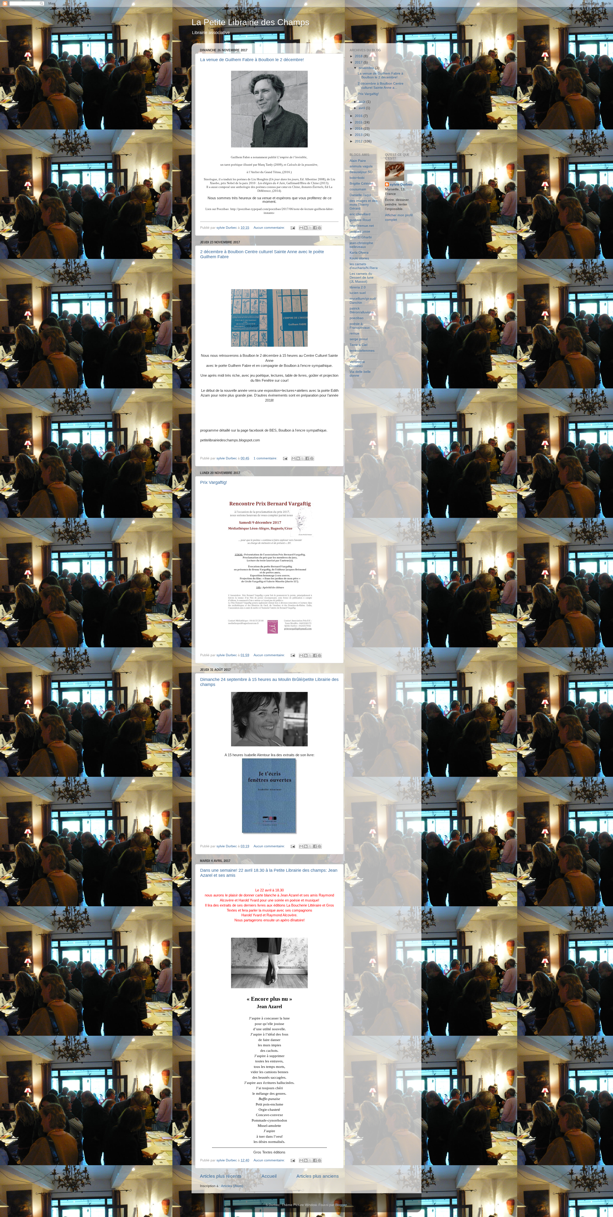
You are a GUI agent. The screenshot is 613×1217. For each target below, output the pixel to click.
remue (354, 333)
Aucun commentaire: (270, 227)
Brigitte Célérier (361, 183)
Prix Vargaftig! (213, 482)
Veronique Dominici (357, 364)
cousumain (358, 189)
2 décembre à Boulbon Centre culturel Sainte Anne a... (380, 85)
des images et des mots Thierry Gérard (363, 204)
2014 (359, 128)
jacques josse (360, 231)
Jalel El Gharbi (361, 237)
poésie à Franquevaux (360, 325)
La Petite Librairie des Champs (250, 22)
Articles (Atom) (232, 1186)
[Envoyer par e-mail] (301, 227)
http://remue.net (362, 226)
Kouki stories (359, 258)
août (362, 102)
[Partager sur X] (310, 227)
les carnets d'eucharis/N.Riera (364, 266)
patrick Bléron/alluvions (362, 310)
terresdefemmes (362, 350)
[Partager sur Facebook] (314, 227)
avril (362, 108)
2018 (359, 56)
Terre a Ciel (358, 345)
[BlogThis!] (305, 227)
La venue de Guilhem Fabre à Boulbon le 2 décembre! (252, 59)
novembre (367, 68)
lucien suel (358, 293)
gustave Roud (360, 220)
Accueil (269, 1176)
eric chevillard (360, 214)
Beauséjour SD (361, 172)
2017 (359, 62)
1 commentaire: (266, 458)
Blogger (341, 1205)
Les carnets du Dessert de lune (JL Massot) (362, 277)
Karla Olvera (359, 252)
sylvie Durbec (401, 184)
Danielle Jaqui (360, 195)
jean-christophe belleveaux (361, 245)
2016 (359, 116)
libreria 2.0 (358, 287)
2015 (359, 122)
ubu (352, 356)
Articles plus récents (220, 1176)
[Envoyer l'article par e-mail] (292, 227)
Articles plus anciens (317, 1176)
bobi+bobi (357, 178)
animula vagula (361, 166)
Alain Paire (358, 161)
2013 (359, 135)
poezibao (356, 318)
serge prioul (359, 339)
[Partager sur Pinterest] (319, 227)
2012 (359, 141)
